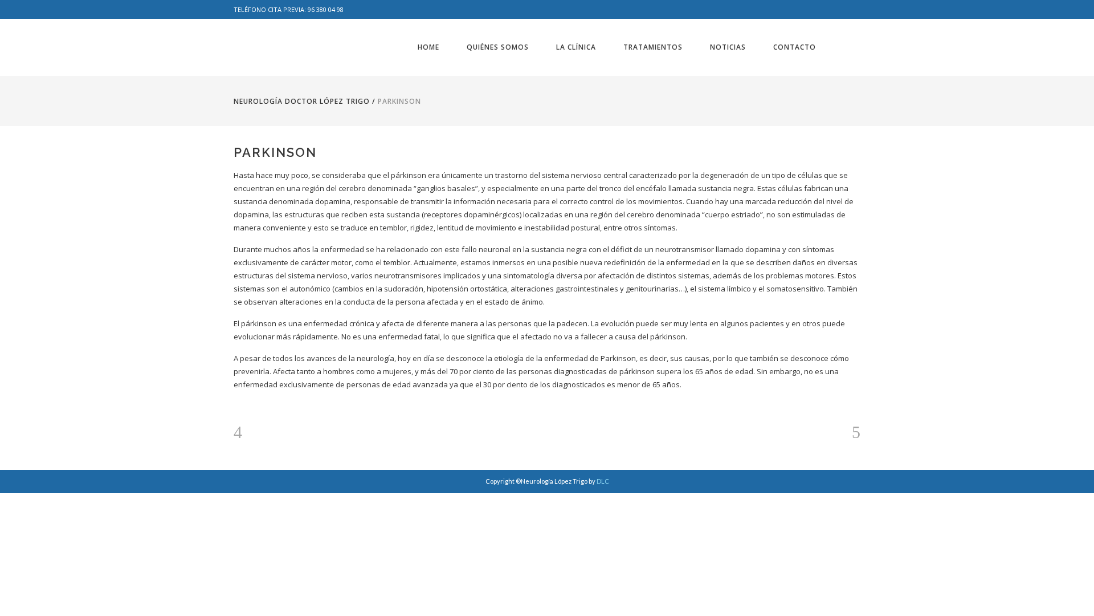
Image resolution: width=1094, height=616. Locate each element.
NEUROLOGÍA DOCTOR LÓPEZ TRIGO (302, 101)
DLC (603, 481)
